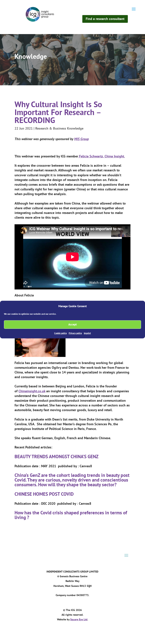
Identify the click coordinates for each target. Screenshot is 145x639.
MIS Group (81, 139)
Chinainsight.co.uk (32, 391)
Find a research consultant (105, 19)
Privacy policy (75, 333)
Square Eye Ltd (78, 619)
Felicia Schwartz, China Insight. (101, 156)
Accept (72, 324)
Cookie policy (60, 333)
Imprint (87, 333)
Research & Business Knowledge (59, 128)
